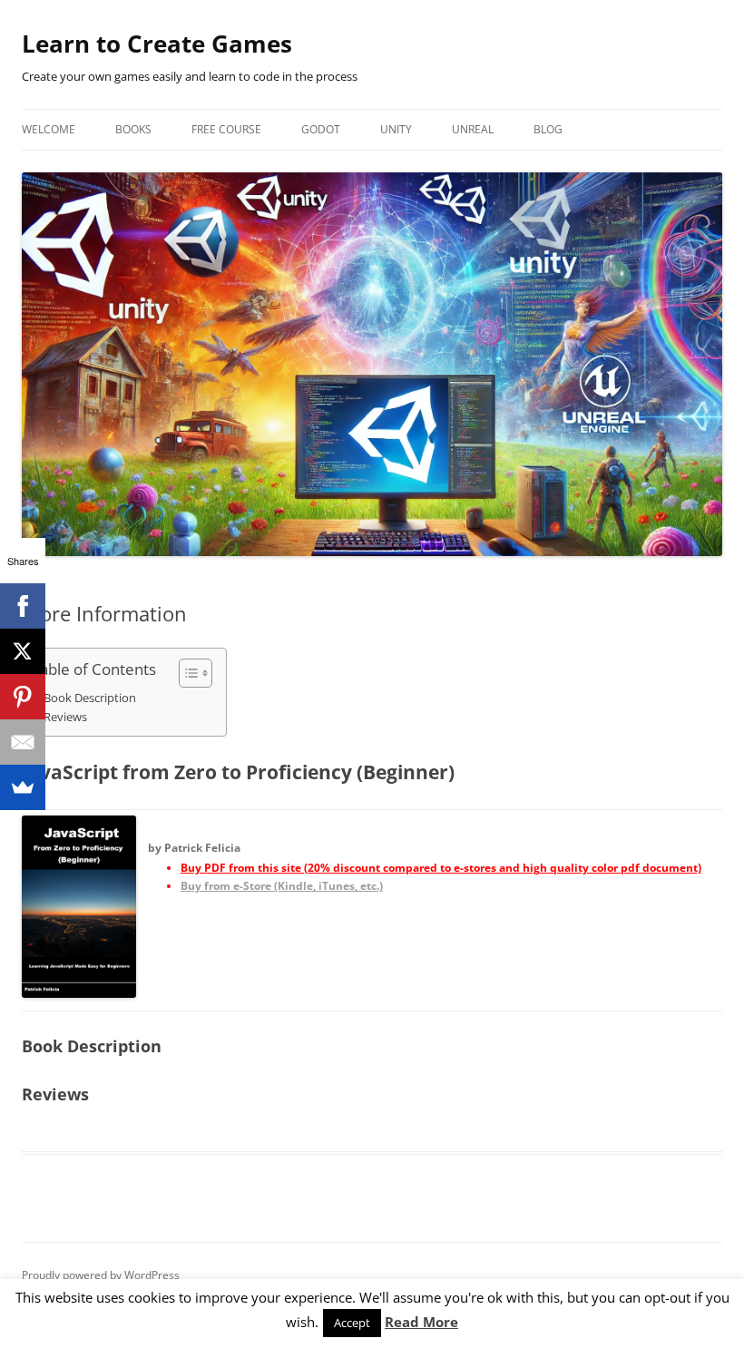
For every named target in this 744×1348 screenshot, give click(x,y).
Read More (421, 1322)
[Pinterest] (22, 696)
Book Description (90, 698)
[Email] (22, 742)
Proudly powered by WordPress (101, 1275)
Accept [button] (352, 1322)
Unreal (473, 129)
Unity (396, 129)
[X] (22, 651)
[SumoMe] (22, 787)
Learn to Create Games (157, 43)
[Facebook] (22, 606)
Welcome (48, 129)
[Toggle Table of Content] (186, 673)
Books (133, 129)
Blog (548, 129)
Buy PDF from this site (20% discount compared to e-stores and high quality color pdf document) (441, 867)
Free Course (226, 129)
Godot (320, 129)
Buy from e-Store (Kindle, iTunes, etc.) (282, 886)
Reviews (65, 717)
